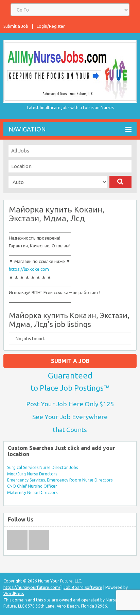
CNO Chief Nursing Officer (32, 486)
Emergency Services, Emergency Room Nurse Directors (59, 480)
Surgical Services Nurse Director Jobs (42, 467)
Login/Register (51, 26)
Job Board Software (83, 587)
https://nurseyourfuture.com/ (31, 587)
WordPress (13, 593)
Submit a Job (15, 26)
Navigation (27, 129)
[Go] (120, 182)
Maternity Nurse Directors (32, 492)
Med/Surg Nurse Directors (32, 474)
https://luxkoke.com (29, 269)
